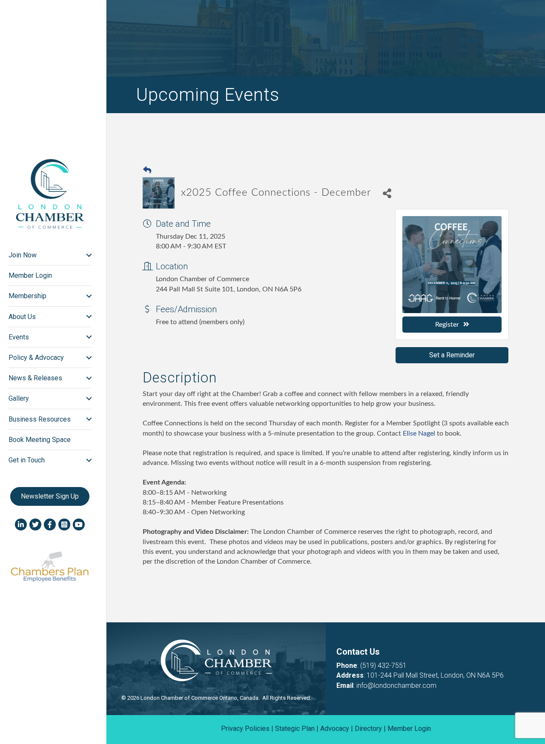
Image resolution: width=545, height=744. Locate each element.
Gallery (19, 398)
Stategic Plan (295, 728)
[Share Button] (386, 192)
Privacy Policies (245, 728)
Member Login (30, 275)
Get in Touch (27, 460)
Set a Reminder (452, 355)
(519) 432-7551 (383, 665)
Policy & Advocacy (36, 357)
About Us (22, 317)
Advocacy (334, 728)
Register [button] (447, 324)
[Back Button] (147, 171)
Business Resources (40, 419)
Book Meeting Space (40, 440)
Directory (368, 728)
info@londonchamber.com (396, 685)
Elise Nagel (420, 433)
